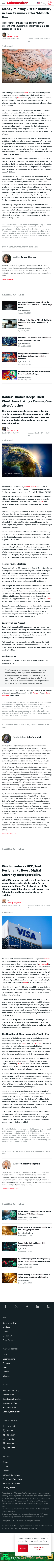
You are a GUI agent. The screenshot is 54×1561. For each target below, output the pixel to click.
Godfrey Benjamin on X (10, 1188)
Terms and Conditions (12, 1479)
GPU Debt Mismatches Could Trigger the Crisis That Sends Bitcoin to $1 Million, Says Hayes (35, 304)
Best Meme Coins (10, 1407)
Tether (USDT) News (10, 1151)
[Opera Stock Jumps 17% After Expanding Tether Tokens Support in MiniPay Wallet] (9, 1263)
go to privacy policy (39, 1548)
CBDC (19, 1064)
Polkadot (5, 695)
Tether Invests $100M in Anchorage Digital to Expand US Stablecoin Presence (34, 1212)
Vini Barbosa (24, 1280)
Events (5, 1367)
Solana (47, 693)
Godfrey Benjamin (14, 902)
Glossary (6, 1376)
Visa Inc (47, 959)
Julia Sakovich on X (9, 833)
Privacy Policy (9, 1487)
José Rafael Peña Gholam (29, 1217)
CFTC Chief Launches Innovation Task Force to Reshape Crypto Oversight (34, 339)
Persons (6, 1363)
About (5, 1462)
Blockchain (7, 1335)
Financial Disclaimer (11, 1483)
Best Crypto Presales (11, 1399)
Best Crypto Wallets (11, 1411)
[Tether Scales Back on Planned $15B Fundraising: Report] (9, 1247)
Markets (6, 1327)
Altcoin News (8, 725)
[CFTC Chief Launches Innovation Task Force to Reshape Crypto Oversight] (9, 342)
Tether (25, 982)
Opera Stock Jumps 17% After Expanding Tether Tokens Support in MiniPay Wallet (34, 1260)
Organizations (9, 1359)
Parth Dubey (24, 1249)
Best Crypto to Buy (11, 1390)
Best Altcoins (8, 1394)
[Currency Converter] (49, 3)
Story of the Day (10, 1323)
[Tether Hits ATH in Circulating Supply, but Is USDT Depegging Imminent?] (9, 1231)
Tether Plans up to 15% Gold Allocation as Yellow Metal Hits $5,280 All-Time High (34, 1276)
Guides (6, 1371)
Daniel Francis (25, 310)
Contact (6, 1466)
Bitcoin (20, 98)
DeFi (42, 502)
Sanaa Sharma (12, 36)
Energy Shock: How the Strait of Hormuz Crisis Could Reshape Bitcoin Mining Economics (33, 356)
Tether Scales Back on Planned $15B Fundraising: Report (31, 1244)
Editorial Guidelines (11, 1475)
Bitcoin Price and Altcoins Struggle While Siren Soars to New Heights (34, 372)
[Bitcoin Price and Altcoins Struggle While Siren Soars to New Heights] (9, 375)
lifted (26, 92)
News (36, 247)
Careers (6, 1470)
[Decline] (48, 1536)
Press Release (8, 1340)
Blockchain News (21, 725)
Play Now (50, 1556)
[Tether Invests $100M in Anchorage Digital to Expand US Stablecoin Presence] (9, 1215)
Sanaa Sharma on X (9, 279)
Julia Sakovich (12, 430)
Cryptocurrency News (23, 247)
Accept (23, 1548)
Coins (5, 1354)
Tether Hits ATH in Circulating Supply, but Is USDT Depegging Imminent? (35, 1228)
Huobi (48, 599)
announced (43, 964)
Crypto (6, 1331)
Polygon (36, 693)
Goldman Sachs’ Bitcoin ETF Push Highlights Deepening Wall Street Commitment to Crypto (34, 322)
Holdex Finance (30, 487)
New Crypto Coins (10, 1403)
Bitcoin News (7, 247)
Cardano (37, 1043)
